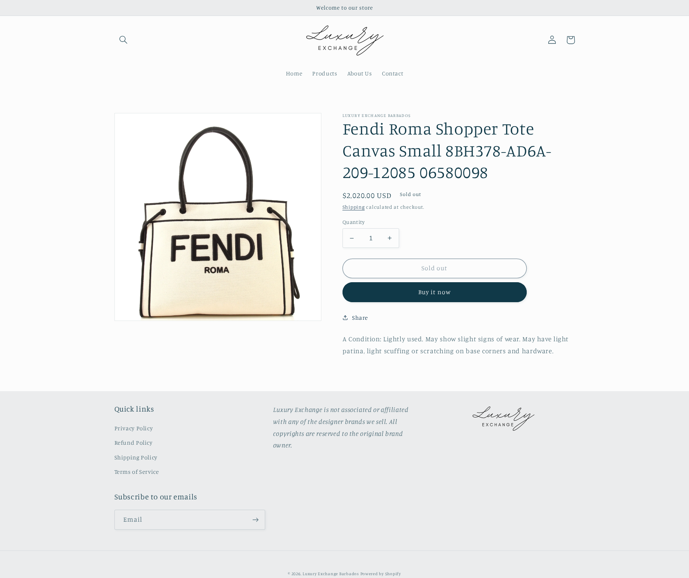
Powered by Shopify (380, 573)
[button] (123, 40)
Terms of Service (136, 471)
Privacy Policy (133, 428)
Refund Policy (133, 442)
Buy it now (434, 292)
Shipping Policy (135, 457)
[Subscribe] (255, 519)
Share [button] (360, 317)
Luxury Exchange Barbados (331, 573)
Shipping (354, 207)
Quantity (353, 222)
